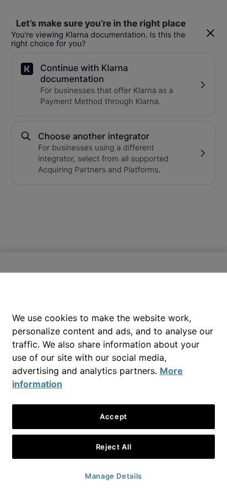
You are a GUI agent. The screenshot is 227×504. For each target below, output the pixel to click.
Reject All (114, 446)
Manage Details (113, 476)
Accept (113, 416)
